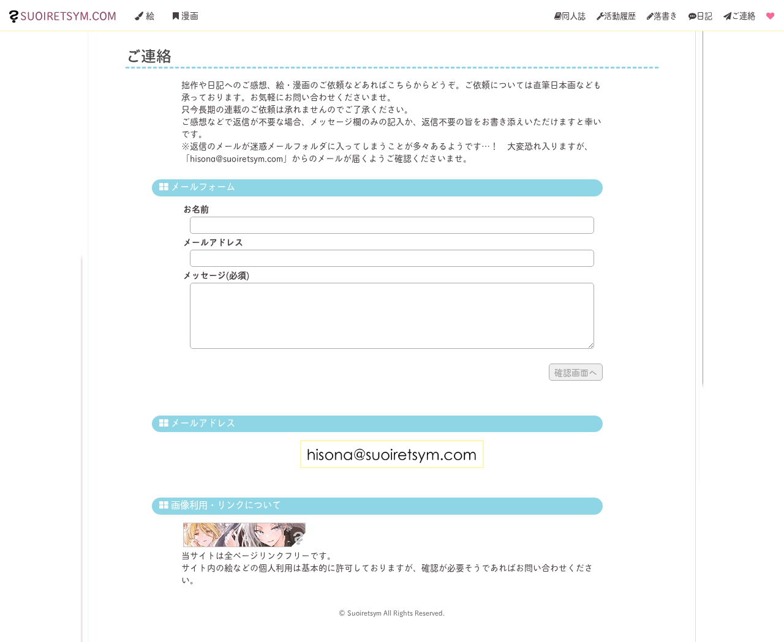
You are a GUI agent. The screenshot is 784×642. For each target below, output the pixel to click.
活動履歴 (620, 15)
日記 (704, 15)
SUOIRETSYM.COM (68, 15)
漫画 (188, 15)
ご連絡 (743, 15)
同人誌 (574, 15)
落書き (665, 15)
